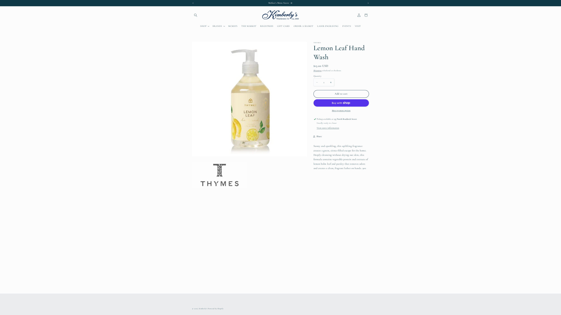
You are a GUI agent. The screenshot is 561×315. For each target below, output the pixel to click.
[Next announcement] (368, 3)
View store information (328, 128)
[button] (195, 15)
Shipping (318, 70)
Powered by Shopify (216, 309)
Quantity (318, 76)
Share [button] (319, 136)
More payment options (341, 110)
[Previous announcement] (193, 3)
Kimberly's (203, 309)
